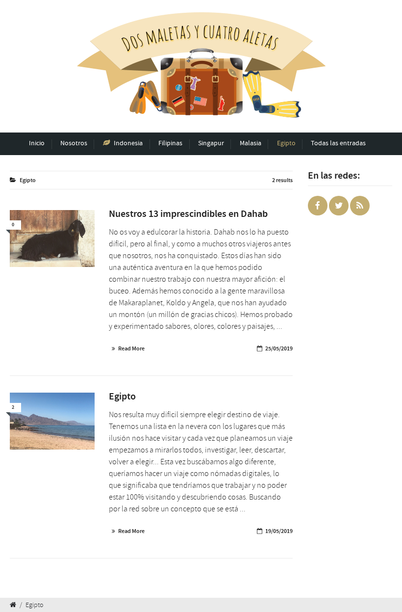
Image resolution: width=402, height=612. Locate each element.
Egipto (286, 143)
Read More (131, 348)
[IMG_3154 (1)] (52, 421)
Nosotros (73, 143)
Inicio (37, 143)
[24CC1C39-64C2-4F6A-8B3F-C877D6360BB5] (52, 238)
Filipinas (170, 143)
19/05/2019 (279, 531)
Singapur (211, 143)
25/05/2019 (279, 348)
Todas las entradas (338, 143)
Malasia (250, 143)
